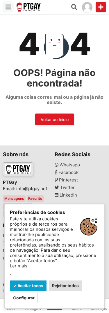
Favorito (35, 198)
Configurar (24, 297)
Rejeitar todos (65, 285)
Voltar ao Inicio (55, 119)
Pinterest (68, 180)
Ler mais (18, 266)
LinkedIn (67, 195)
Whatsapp (69, 165)
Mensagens (14, 198)
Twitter (67, 187)
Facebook (67, 172)
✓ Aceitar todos (28, 285)
